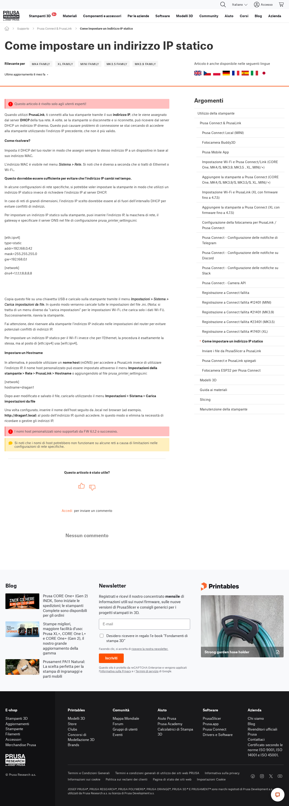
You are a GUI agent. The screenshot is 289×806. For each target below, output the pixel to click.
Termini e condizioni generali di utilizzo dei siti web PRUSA (157, 773)
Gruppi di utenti (125, 729)
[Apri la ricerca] (223, 4)
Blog (251, 724)
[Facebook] (252, 776)
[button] (197, 73)
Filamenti (12, 734)
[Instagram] (262, 776)
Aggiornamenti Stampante (17, 726)
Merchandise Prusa (20, 745)
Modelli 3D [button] (184, 16)
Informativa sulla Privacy (115, 671)
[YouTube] (280, 776)
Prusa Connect (214, 729)
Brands (73, 745)
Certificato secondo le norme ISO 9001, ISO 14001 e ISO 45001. (265, 750)
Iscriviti (111, 658)
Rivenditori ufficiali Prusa (262, 731)
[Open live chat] (277, 794)
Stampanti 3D (16, 718)
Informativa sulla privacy (222, 773)
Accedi (67, 510)
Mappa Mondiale (126, 718)
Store (72, 724)
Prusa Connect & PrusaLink (54, 28)
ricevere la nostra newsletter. (149, 649)
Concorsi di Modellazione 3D (81, 737)
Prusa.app (211, 724)
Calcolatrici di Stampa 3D (175, 731)
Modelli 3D (76, 718)
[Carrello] (281, 4)
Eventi (118, 734)
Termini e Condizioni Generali (89, 773)
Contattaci (256, 739)
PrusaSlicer (212, 718)
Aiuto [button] (229, 16)
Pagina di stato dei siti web (172, 779)
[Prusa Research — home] (11, 16)
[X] (271, 776)
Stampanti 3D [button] (42, 15)
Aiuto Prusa (167, 718)
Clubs (72, 729)
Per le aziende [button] (138, 16)
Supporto (23, 28)
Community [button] (208, 16)
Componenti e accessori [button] (102, 16)
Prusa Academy (170, 724)
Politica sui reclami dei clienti (126, 779)
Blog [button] (258, 16)
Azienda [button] (274, 16)
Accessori (13, 739)
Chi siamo (256, 718)
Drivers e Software (218, 734)
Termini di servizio (146, 671)
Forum (118, 724)
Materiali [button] (70, 16)
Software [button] (162, 16)
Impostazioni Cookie (211, 779)
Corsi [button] (244, 16)
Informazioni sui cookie (84, 779)
